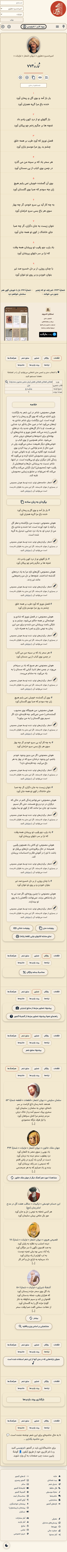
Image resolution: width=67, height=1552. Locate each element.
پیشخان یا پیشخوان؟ (17, 1507)
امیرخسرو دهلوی (45, 56)
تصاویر (36, 358)
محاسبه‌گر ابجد (19, 1496)
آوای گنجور (21, 1500)
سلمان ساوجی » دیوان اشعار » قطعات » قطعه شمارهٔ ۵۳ (33, 1100)
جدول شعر (52, 1484)
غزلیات (18, 56)
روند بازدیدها (34, 365)
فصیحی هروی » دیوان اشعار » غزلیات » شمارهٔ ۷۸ (33, 1240)
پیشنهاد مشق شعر (33, 1050)
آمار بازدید (22, 1522)
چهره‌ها (54, 1526)
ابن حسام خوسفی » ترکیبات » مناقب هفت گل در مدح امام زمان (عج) (33, 1206)
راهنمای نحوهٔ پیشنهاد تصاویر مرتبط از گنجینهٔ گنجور (36, 1016)
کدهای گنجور (20, 1476)
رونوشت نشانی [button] (23, 928)
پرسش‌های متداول (49, 1522)
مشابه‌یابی (53, 1500)
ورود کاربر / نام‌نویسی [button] (35, 26)
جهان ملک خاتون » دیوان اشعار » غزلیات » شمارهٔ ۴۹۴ (33, 1148)
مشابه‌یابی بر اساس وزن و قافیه (35, 1326)
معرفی (54, 1519)
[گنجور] (58, 9)
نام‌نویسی (21, 1448)
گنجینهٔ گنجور (20, 1492)
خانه (55, 1476)
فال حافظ (53, 1488)
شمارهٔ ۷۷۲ (33, 65)
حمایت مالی (52, 1530)
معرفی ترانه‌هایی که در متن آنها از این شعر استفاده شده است (33, 1359)
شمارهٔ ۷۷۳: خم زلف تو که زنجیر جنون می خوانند (50, 292)
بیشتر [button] (36, 1318)
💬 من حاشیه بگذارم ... (24, 1437)
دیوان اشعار (29, 56)
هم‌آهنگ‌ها (11, 358)
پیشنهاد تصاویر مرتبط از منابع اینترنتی (36, 1008)
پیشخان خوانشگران (18, 1504)
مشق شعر (25, 358)
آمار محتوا (53, 1534)
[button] (63, 26)
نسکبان (22, 1511)
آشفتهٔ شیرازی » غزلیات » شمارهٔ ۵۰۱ (33, 1288)
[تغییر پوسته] (6, 1545)
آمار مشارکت (21, 1518)
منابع (23, 1526)
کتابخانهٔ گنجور (20, 1488)
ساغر (23, 1484)
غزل (28, 385)
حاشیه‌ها (21, 365)
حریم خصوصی (20, 1533)
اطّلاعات (57, 358)
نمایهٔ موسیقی (51, 1492)
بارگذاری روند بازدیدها (33, 1400)
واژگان (46, 358)
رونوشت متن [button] (48, 928)
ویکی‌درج (28, 388)
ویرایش (28, 491)
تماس (23, 1530)
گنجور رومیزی (20, 1480)
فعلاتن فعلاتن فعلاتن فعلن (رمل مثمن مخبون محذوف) (31, 382)
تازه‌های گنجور (51, 1504)
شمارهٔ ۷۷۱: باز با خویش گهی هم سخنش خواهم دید (16, 292)
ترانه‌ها (46, 365)
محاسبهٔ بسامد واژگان (35, 972)
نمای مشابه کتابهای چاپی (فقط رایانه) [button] (35, 936)
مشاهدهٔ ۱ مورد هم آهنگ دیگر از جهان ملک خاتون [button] (36, 1177)
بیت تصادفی (52, 1480)
